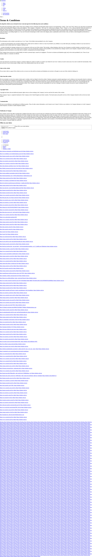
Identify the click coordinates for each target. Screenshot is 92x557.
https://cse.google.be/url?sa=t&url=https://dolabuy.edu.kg (13, 322)
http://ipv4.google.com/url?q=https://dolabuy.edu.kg (11, 268)
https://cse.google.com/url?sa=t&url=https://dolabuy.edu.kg (13, 395)
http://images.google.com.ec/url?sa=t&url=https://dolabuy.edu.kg (14, 156)
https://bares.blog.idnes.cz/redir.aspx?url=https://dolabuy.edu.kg (14, 263)
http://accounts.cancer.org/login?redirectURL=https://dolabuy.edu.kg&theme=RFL (18, 341)
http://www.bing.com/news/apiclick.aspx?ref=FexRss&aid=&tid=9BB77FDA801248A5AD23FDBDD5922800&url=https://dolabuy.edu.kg (32, 280)
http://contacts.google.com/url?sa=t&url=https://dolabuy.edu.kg (14, 400)
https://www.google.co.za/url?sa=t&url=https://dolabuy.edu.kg (14, 380)
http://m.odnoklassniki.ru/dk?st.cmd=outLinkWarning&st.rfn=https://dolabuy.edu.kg (19, 312)
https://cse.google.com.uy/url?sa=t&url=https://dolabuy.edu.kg (14, 200)
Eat (3, 5)
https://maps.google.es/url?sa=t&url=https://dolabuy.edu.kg (13, 239)
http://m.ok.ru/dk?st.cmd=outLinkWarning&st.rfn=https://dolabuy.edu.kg (16, 241)
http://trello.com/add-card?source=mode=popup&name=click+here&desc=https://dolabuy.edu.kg (22, 290)
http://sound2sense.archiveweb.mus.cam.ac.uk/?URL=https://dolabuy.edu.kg (17, 273)
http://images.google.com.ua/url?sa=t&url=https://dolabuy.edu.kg (14, 300)
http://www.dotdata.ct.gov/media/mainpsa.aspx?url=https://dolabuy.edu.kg (17, 153)
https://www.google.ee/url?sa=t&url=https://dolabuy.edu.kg (13, 158)
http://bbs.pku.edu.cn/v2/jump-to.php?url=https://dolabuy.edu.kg (14, 197)
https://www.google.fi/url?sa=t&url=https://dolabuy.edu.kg (13, 361)
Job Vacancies (6, 14)
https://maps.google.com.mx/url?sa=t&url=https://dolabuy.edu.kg (14, 270)
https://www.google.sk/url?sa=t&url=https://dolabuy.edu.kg (13, 417)
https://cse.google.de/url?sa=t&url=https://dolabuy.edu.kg (13, 236)
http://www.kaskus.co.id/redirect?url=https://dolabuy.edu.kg (13, 180)
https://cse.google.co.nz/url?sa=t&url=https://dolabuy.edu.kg (13, 392)
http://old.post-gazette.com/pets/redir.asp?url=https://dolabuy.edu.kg (15, 405)
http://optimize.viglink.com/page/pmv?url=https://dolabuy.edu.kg (14, 275)
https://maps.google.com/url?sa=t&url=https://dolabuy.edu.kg (14, 222)
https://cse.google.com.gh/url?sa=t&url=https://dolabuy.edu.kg (14, 161)
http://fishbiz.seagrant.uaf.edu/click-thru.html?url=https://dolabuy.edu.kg (16, 168)
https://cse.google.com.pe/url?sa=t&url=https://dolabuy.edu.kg (14, 409)
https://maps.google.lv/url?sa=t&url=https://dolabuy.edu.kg (13, 185)
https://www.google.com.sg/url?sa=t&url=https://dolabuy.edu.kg (14, 370)
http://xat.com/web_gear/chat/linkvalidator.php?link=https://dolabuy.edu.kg (17, 187)
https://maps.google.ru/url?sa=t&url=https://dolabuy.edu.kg (13, 285)
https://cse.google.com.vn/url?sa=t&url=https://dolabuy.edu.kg (14, 346)
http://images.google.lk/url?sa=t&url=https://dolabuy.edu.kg (13, 190)
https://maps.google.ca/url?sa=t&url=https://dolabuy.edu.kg (13, 258)
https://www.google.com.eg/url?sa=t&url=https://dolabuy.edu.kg (14, 387)
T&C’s (4, 147)
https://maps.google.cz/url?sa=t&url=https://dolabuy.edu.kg (13, 266)
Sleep (4, 3)
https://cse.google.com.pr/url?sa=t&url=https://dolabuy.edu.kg (14, 205)
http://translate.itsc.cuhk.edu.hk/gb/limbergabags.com (12, 414)
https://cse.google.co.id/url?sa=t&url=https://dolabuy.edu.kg (13, 292)
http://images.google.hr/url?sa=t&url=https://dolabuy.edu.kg (13, 192)
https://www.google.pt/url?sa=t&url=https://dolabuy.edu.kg (13, 363)
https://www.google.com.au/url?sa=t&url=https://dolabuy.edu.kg (14, 302)
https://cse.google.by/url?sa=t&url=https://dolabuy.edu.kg (13, 397)
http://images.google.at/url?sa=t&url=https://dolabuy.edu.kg (13, 390)
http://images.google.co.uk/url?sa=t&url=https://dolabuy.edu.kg (14, 248)
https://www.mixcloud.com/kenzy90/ (8, 217)
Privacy (4, 146)
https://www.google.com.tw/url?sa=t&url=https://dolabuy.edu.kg (14, 295)
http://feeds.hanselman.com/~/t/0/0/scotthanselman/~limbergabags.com (16, 175)
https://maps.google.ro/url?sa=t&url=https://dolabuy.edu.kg (13, 317)
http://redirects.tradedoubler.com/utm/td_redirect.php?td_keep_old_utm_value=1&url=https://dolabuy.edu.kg (24, 348)
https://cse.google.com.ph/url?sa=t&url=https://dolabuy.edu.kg (14, 339)
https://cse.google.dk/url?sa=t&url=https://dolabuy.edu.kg (13, 353)
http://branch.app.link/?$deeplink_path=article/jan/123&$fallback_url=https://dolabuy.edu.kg (21, 373)
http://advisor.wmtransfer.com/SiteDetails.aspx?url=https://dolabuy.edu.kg (16, 151)
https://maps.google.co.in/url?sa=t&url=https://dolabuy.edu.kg (14, 256)
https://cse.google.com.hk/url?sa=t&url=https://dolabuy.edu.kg (14, 402)
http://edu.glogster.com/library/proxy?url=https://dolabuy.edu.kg (14, 166)
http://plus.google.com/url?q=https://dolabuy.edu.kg (11, 226)
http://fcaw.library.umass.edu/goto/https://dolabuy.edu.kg (13, 344)
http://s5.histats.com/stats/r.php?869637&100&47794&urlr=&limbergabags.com (18, 307)
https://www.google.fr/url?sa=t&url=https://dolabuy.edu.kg (13, 251)
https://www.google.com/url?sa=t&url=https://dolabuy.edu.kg (14, 214)
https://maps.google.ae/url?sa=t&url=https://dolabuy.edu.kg (13, 178)
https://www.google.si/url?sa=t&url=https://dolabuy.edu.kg (13, 419)
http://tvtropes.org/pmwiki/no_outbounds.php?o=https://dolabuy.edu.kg (16, 368)
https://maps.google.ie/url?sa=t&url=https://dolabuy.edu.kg (13, 334)
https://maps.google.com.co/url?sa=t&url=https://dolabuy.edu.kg (14, 366)
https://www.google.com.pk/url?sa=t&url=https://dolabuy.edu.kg (14, 195)
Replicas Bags (3, 422)
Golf (4, 9)
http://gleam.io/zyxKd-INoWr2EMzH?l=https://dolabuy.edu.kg (14, 207)
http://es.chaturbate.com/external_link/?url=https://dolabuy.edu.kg (15, 319)
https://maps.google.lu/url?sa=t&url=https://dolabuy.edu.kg (13, 170)
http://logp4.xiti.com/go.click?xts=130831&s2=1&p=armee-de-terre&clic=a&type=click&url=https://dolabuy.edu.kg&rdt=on (28, 375)
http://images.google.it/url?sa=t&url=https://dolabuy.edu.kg (13, 287)
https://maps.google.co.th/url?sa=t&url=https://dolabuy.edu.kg (14, 297)
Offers (4, 8)
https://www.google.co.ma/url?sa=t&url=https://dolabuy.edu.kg (14, 163)
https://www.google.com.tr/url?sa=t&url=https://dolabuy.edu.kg (14, 358)
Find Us (5, 10)
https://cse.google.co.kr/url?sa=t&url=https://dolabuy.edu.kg (13, 336)
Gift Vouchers (6, 13)
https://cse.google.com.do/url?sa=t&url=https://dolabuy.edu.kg (14, 209)
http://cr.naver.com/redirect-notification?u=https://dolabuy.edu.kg (14, 253)
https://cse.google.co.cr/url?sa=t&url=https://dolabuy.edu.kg (13, 202)
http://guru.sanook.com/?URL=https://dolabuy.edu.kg (12, 385)
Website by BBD (7, 148)
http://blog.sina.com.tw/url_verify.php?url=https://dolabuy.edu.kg (14, 212)
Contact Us (5, 142)
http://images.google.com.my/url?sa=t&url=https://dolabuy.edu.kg (15, 378)
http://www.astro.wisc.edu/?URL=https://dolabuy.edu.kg (13, 305)
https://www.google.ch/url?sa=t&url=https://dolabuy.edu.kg (13, 314)
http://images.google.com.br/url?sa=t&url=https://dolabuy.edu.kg (14, 244)
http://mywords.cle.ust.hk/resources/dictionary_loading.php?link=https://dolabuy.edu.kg (20, 183)
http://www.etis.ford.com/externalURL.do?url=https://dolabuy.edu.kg (15, 407)
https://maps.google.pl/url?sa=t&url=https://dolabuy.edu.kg (13, 283)
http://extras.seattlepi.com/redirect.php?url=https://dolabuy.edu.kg (14, 173)
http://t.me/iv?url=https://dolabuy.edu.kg (9, 231)
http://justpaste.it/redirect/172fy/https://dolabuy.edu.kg (12, 326)
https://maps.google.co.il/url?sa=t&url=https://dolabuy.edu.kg (14, 412)
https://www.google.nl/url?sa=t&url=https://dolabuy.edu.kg (13, 261)
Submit (3, 127)
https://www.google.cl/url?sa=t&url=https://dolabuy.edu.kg (13, 331)
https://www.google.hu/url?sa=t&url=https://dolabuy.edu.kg (13, 356)
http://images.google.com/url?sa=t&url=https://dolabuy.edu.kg (14, 309)
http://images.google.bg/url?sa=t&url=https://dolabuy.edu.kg (13, 383)
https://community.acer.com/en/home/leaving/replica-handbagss (14, 351)
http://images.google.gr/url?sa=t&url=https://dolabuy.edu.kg (13, 324)
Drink (4, 4)
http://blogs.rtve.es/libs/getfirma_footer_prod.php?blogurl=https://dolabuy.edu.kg (18, 278)
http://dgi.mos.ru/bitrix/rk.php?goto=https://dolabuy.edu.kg (13, 329)
